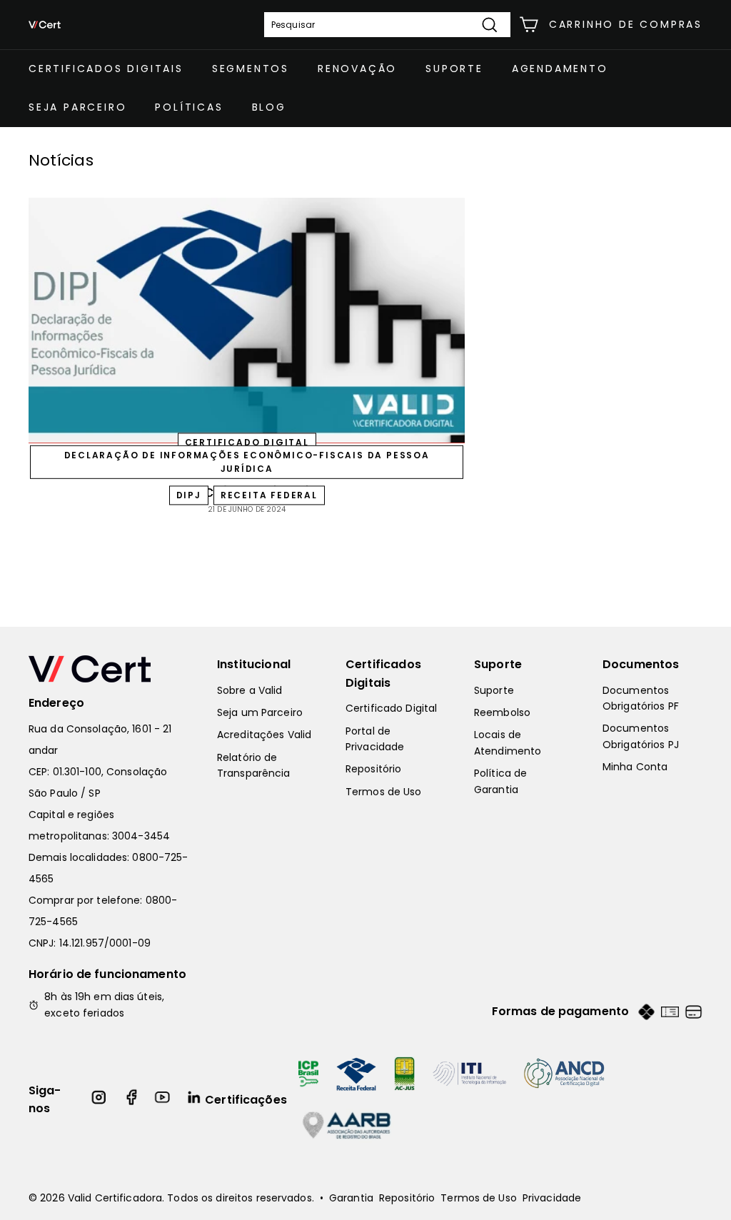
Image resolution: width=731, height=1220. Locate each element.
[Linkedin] (195, 1100)
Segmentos (250, 68)
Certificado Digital (391, 708)
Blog (269, 107)
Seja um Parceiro (260, 712)
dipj (188, 495)
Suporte (454, 68)
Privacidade (552, 1198)
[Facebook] (131, 1100)
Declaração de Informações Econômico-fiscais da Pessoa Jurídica (247, 462)
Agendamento (560, 68)
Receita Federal (269, 495)
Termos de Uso (384, 792)
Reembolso (502, 712)
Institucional (254, 664)
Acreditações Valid (264, 734)
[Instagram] (99, 1100)
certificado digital (247, 443)
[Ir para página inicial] (108, 668)
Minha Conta (635, 767)
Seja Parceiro (77, 107)
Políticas (189, 107)
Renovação (357, 68)
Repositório (373, 769)
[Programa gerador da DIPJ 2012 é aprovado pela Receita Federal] (247, 320)
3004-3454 (141, 836)
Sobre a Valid (250, 690)
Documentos (641, 664)
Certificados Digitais (106, 68)
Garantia (351, 1198)
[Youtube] (163, 1100)
